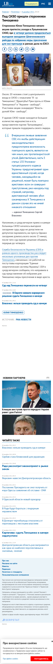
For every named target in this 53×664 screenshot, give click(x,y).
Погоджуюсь (41, 659)
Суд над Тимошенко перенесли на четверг (24, 285)
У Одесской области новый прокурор (21, 499)
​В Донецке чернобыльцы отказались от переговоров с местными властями (22, 522)
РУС (43, 3)
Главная (5, 12)
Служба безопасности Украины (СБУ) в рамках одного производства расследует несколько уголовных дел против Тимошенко (24, 254)
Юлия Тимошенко (13, 312)
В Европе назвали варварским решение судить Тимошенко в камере (23, 294)
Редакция (6, 569)
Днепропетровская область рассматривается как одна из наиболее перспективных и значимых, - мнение (25, 547)
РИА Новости (23, 319)
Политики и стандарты (12, 572)
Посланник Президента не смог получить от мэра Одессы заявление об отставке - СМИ (24, 489)
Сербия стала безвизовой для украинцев (23, 456)
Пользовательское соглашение (15, 575)
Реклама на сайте (9, 563)
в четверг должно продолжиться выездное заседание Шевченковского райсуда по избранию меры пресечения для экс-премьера (26, 38)
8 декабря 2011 (28, 12)
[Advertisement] (26, 347)
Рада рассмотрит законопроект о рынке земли (25, 467)
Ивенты (5, 566)
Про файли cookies (10, 659)
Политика (15, 12)
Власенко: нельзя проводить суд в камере (24, 303)
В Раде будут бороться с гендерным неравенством (20, 510)
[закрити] (52, 641)
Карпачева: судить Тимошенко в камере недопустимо (25, 534)
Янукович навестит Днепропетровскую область (26, 478)
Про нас (5, 560)
